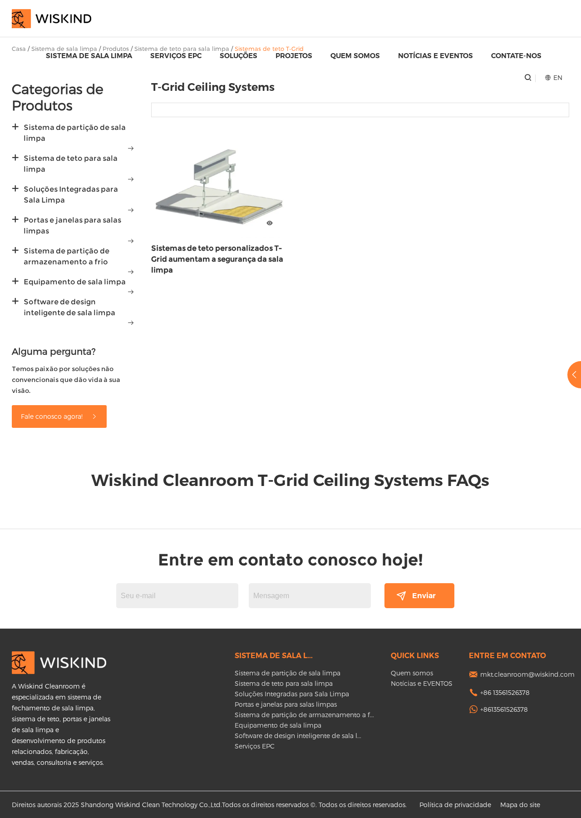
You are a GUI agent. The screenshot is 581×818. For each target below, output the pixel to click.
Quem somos (355, 55)
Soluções (238, 55)
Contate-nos (516, 55)
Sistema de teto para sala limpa (71, 164)
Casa (19, 48)
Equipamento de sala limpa (75, 282)
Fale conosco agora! (52, 416)
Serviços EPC (176, 55)
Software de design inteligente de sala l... (298, 735)
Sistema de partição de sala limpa (75, 133)
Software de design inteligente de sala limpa (69, 307)
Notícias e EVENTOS (435, 55)
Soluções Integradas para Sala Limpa (71, 194)
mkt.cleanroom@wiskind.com (527, 674)
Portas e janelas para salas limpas (72, 225)
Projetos (294, 55)
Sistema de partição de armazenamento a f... (304, 715)
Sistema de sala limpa (89, 55)
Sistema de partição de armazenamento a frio (66, 256)
